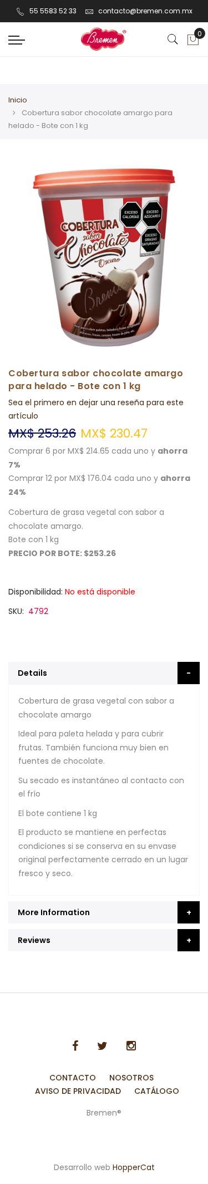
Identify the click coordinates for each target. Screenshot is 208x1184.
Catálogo (156, 1091)
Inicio (17, 100)
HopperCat (134, 1167)
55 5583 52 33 (53, 11)
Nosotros (131, 1078)
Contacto (72, 1078)
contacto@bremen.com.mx (145, 11)
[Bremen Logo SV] (104, 39)
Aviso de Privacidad (78, 1091)
